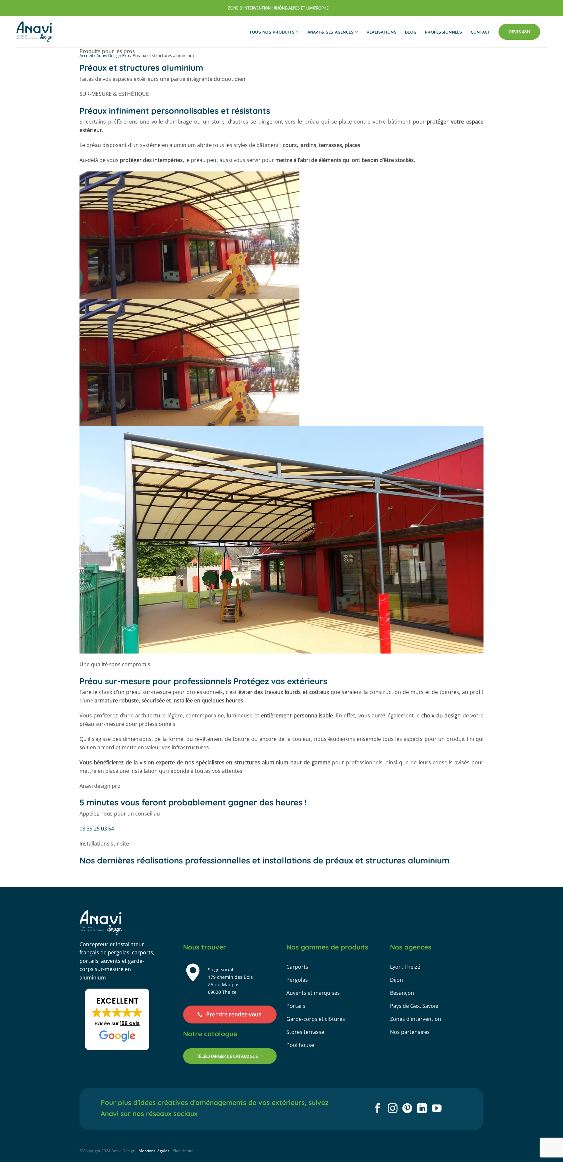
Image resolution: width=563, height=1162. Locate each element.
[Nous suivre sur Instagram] (392, 1109)
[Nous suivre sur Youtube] (436, 1109)
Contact (480, 32)
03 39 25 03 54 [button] (96, 828)
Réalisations (382, 32)
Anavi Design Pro (112, 55)
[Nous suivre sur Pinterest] (407, 1109)
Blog (410, 32)
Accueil (86, 55)
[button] (117, 1020)
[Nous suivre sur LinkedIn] (422, 1109)
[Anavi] (34, 32)
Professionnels (443, 32)
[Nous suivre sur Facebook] (378, 1109)
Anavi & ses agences (331, 32)
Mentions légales (153, 1151)
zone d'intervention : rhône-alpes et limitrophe (278, 8)
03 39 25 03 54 (178, 813)
